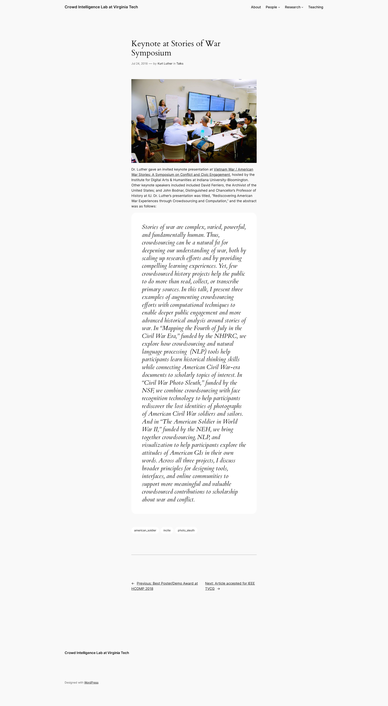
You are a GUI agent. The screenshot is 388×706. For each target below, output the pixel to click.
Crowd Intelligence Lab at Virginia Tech (101, 6)
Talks (179, 63)
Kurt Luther (165, 63)
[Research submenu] (302, 7)
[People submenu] (279, 7)
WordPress (91, 682)
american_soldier (145, 530)
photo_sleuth (186, 530)
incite (167, 530)
